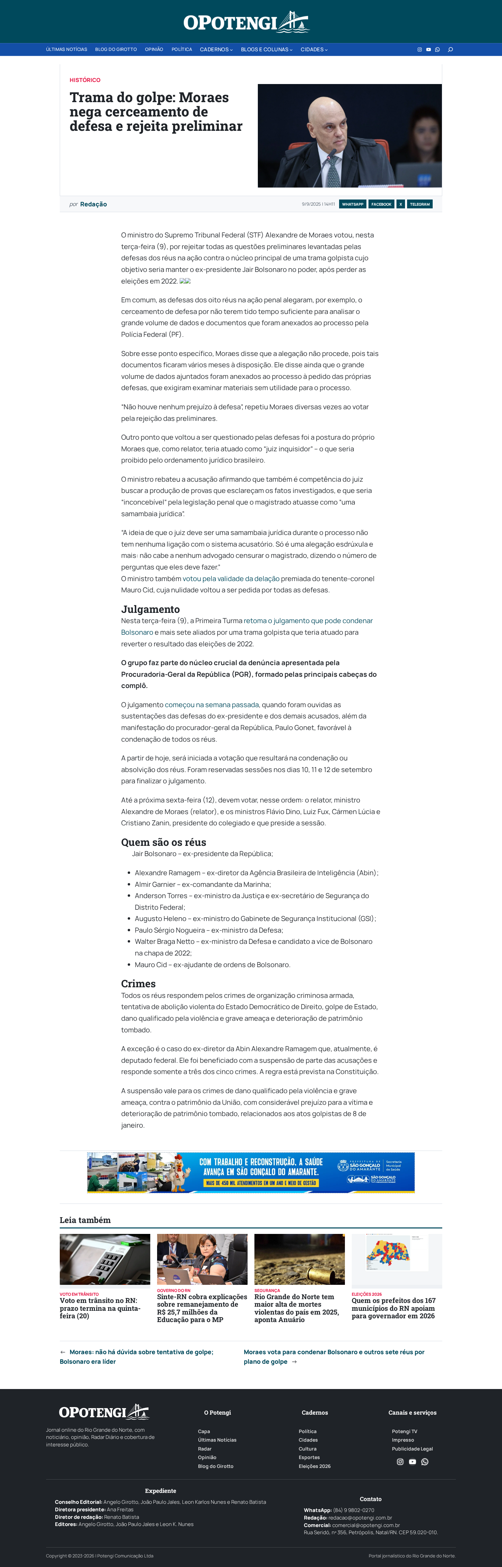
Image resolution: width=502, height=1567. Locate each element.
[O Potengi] (246, 22)
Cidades (308, 1440)
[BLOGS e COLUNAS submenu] (291, 49)
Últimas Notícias (217, 1440)
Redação (93, 204)
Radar (205, 1449)
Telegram (420, 204)
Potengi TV (404, 1431)
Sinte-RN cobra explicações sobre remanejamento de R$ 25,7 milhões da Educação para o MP (202, 1308)
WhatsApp (352, 204)
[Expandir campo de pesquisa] (450, 49)
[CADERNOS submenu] (231, 49)
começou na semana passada (212, 704)
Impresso (403, 1440)
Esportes (309, 1457)
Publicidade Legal (412, 1449)
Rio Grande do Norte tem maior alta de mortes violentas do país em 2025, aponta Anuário (296, 1308)
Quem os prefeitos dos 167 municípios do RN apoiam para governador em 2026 (394, 1308)
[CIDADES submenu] (326, 49)
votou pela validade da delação (231, 578)
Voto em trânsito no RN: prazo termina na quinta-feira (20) (100, 1308)
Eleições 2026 (315, 1466)
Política (308, 1431)
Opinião (207, 1457)
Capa (204, 1431)
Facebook (381, 204)
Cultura (308, 1449)
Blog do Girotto (216, 1466)
